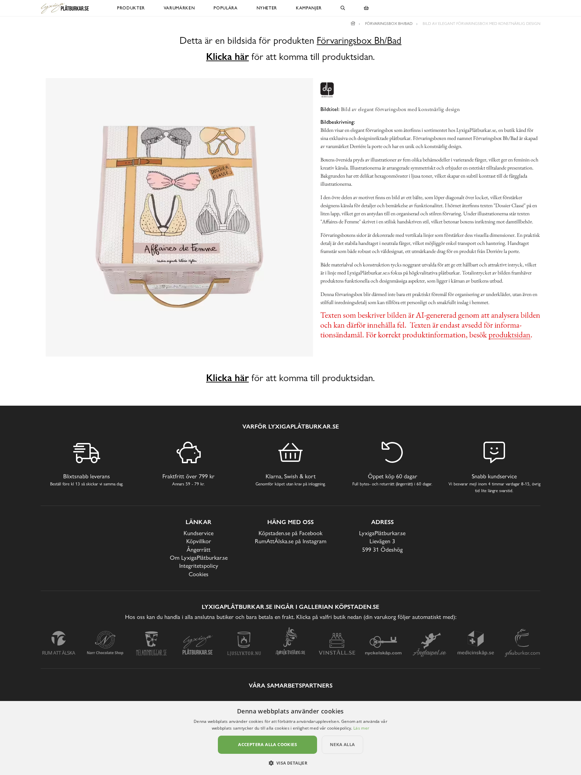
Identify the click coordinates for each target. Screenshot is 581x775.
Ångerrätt (198, 549)
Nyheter (267, 7)
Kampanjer (309, 7)
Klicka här (227, 56)
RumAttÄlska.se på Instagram (290, 541)
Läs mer (361, 728)
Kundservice (199, 533)
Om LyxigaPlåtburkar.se (199, 557)
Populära (225, 7)
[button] (291, 763)
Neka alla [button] (342, 744)
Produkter (131, 7)
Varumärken (179, 7)
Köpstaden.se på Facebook (290, 533)
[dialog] (290, 738)
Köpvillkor (198, 541)
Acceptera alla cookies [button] (267, 744)
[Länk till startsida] (353, 23)
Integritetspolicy (198, 565)
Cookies (198, 574)
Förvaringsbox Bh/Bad (359, 40)
